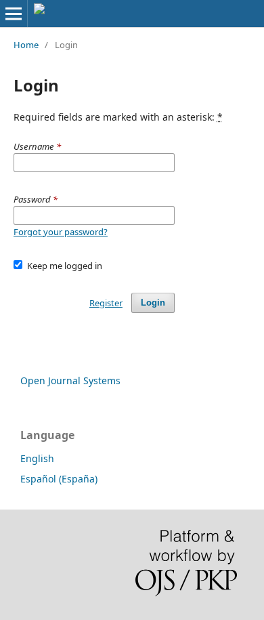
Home (26, 45)
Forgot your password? (61, 232)
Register (106, 303)
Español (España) (58, 478)
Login (153, 302)
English (37, 458)
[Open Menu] (13, 13)
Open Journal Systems (70, 380)
